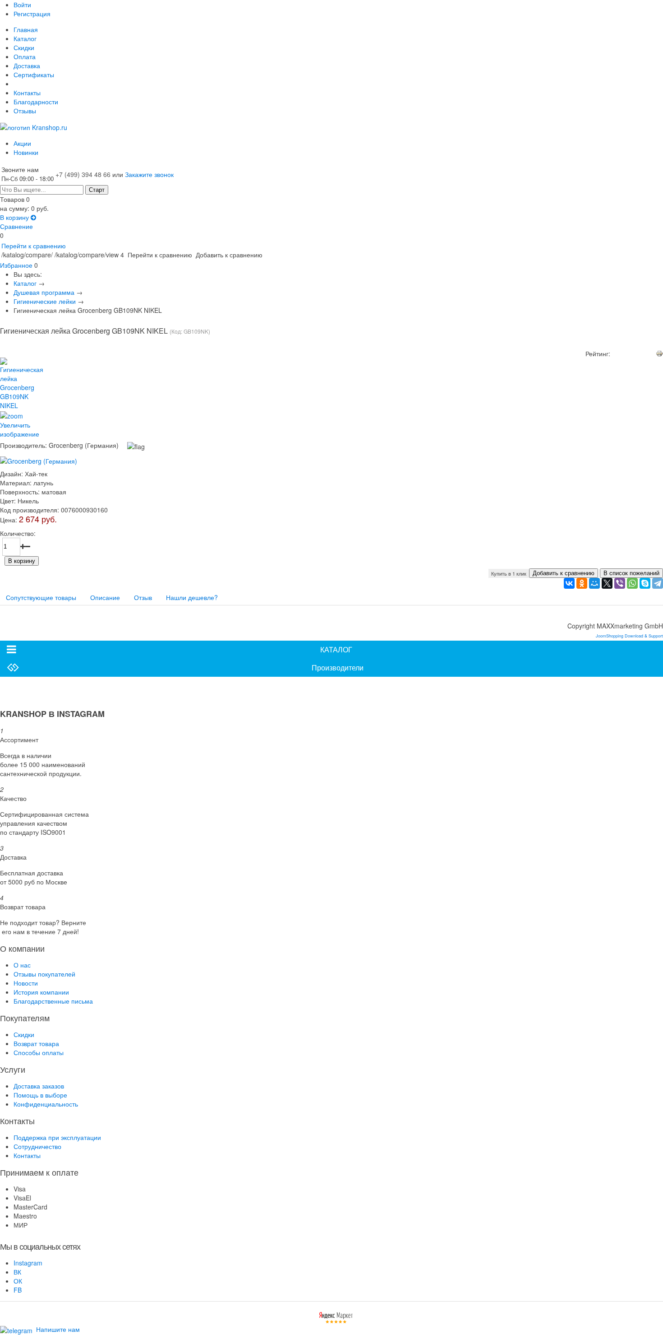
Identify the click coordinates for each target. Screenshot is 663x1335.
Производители (338, 667)
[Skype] (645, 583)
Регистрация (32, 13)
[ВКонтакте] (569, 583)
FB (18, 1289)
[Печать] (659, 352)
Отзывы (25, 110)
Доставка (27, 65)
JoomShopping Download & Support (629, 636)
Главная (26, 29)
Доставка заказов (39, 1085)
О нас (22, 964)
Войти (22, 4)
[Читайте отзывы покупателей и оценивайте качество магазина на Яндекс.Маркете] (336, 1316)
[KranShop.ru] (33, 126)
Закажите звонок (149, 174)
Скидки (24, 47)
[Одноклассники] (581, 583)
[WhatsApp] (632, 583)
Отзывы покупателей (44, 973)
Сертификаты (34, 74)
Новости (26, 982)
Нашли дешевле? (192, 597)
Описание (105, 597)
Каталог (25, 38)
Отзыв (143, 597)
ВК (17, 1271)
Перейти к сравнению (33, 245)
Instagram (28, 1262)
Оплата (25, 56)
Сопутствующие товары (41, 597)
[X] (607, 583)
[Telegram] (657, 583)
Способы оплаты (39, 1052)
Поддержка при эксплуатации (57, 1137)
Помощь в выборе (40, 1094)
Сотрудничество (37, 1146)
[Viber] (619, 583)
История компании (41, 991)
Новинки (26, 152)
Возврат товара (36, 1043)
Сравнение (16, 226)
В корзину (15, 217)
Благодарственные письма (53, 1000)
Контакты (27, 92)
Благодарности (36, 101)
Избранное (16, 265)
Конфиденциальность (46, 1103)
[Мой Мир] (594, 583)
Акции (22, 143)
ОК (18, 1280)
